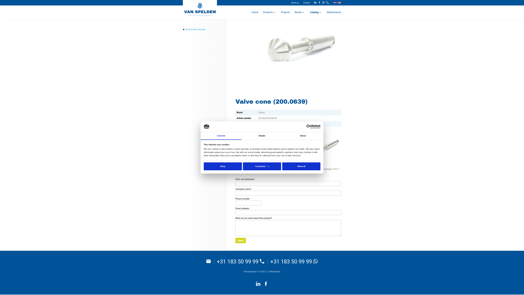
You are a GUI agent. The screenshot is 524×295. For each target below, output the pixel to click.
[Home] (200, 9)
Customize (260, 166)
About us (295, 3)
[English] (339, 3)
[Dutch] (335, 3)
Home (255, 12)
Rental (298, 12)
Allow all (301, 166)
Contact (306, 3)
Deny (222, 166)
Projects (285, 12)
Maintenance (334, 12)
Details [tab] (262, 136)
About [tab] (303, 136)
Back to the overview (195, 29)
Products (268, 12)
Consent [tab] (221, 136)
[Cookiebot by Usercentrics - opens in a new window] (308, 127)
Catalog (314, 12)
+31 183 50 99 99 (238, 261)
